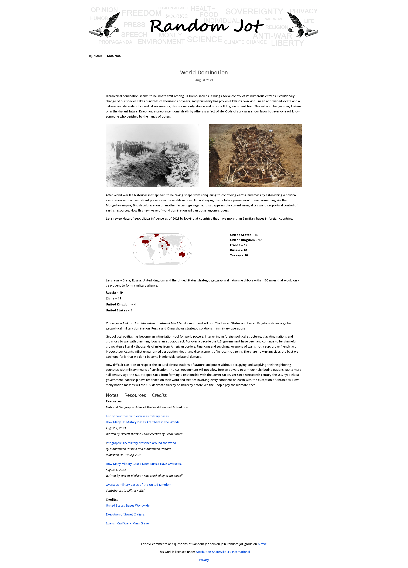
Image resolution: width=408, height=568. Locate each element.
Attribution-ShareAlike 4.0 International (223, 552)
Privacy (204, 560)
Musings (114, 56)
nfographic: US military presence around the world (141, 443)
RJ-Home (95, 56)
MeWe (262, 544)
